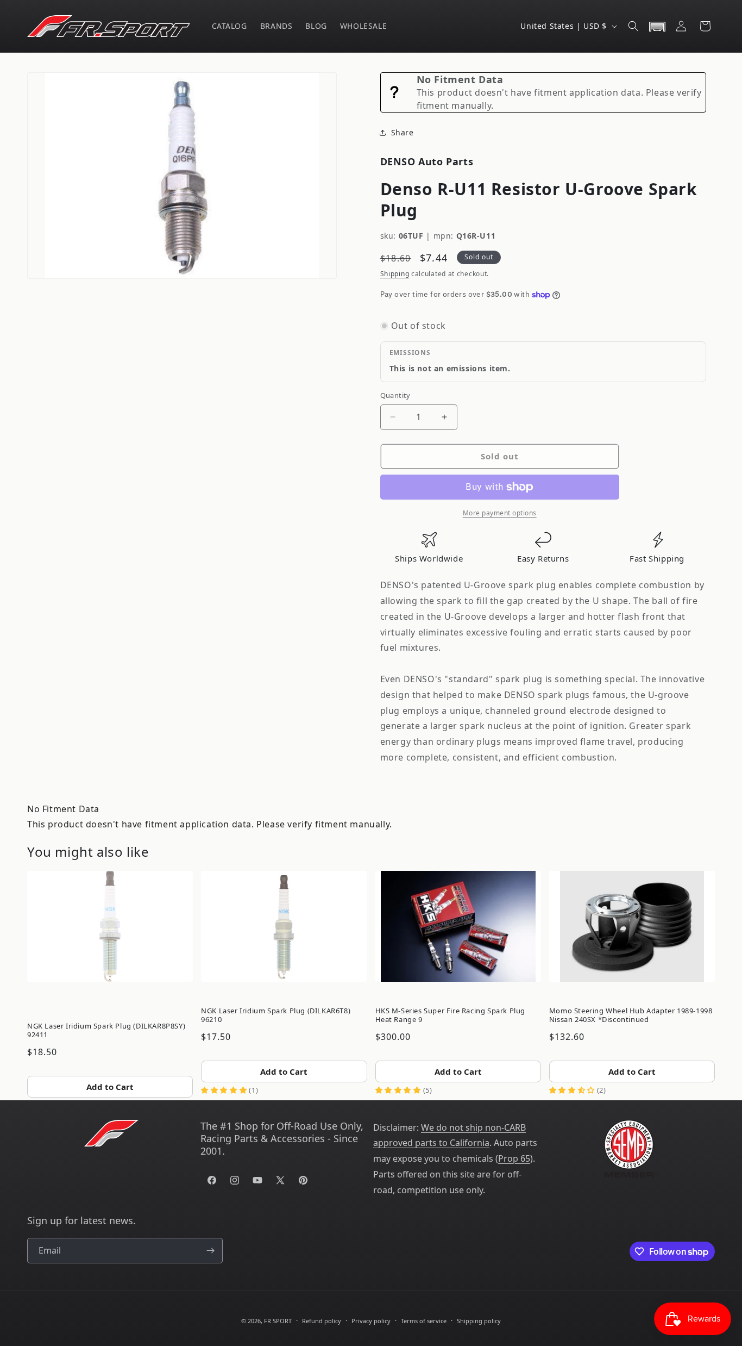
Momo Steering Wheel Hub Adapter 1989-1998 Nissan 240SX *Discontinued (631, 1015)
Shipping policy (479, 1321)
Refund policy (321, 1321)
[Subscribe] (210, 1250)
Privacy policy (371, 1321)
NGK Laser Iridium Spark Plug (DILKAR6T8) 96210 (275, 1015)
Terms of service (424, 1321)
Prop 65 (514, 1158)
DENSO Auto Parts (427, 161)
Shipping (395, 273)
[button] (633, 26)
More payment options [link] (500, 513)
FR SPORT (278, 1321)
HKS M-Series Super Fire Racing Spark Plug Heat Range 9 (450, 1015)
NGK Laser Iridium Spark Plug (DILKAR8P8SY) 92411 (106, 1030)
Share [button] (402, 132)
